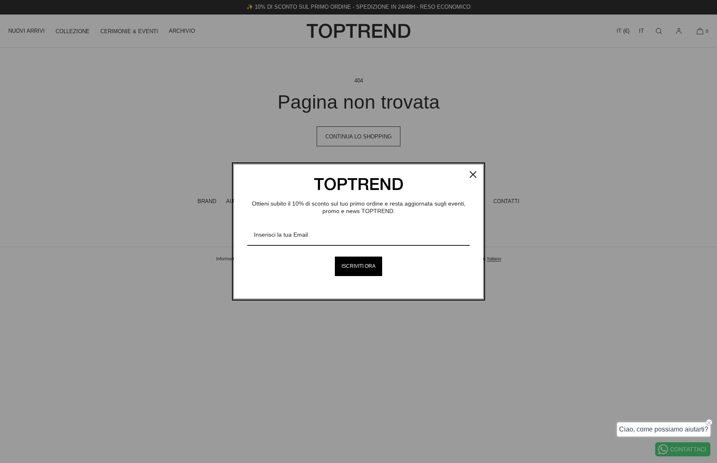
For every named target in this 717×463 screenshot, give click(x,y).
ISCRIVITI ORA (358, 266)
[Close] (473, 174)
